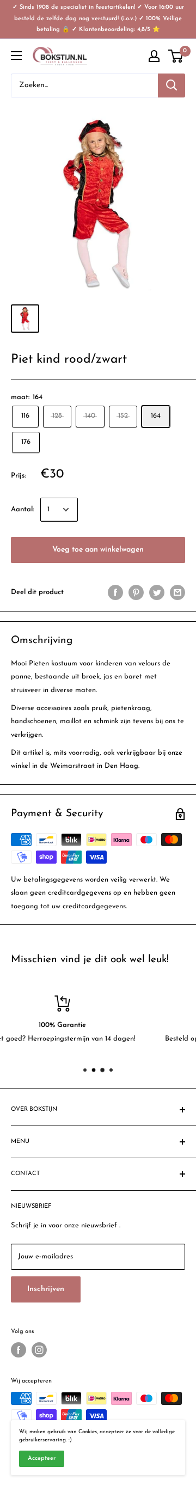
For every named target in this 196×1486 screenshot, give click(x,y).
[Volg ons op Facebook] (18, 1349)
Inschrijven (45, 1289)
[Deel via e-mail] (177, 592)
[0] (176, 56)
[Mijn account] (154, 56)
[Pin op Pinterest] (136, 592)
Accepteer (42, 1458)
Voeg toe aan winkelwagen (98, 550)
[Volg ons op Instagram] (39, 1349)
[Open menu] (16, 55)
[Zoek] (171, 85)
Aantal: (22, 509)
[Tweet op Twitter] (156, 592)
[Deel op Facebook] (115, 592)
